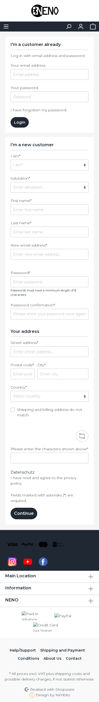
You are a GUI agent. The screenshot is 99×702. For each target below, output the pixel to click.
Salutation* (20, 178)
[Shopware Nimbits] (32, 695)
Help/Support (23, 650)
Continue (24, 513)
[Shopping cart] (93, 27)
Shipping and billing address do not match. (49, 412)
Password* (20, 272)
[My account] (81, 27)
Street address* (24, 342)
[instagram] (12, 561)
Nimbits (62, 695)
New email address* (29, 245)
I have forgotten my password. (39, 110)
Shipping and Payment (62, 650)
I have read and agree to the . (44, 480)
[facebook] (43, 561)
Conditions (28, 658)
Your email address (28, 65)
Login (19, 122)
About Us (53, 658)
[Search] (69, 27)
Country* (19, 387)
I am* (15, 156)
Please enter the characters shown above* (49, 449)
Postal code (22, 365)
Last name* (21, 223)
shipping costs (68, 673)
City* (41, 365)
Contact (74, 658)
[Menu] (6, 27)
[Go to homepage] (49, 10)
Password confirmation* (33, 305)
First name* (21, 200)
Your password (24, 87)
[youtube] (28, 561)
